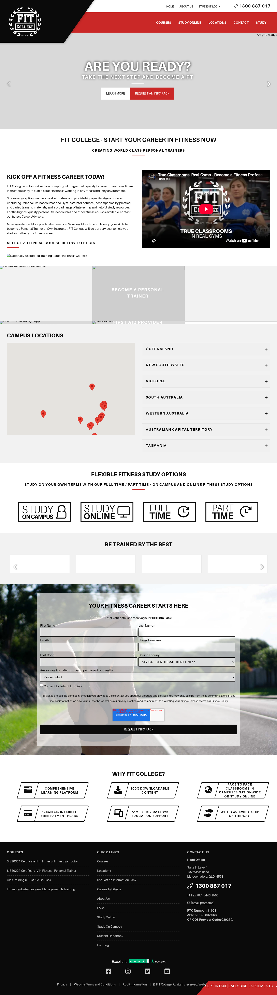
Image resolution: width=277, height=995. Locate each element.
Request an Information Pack (116, 880)
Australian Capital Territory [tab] (179, 429)
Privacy (62, 984)
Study (261, 22)
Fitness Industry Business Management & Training (41, 889)
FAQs (100, 908)
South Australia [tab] (164, 397)
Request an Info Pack (152, 93)
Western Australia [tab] (167, 413)
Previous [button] (8, 84)
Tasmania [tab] (156, 445)
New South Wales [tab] (165, 365)
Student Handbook (110, 936)
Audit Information (135, 984)
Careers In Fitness (109, 889)
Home (170, 6)
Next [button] (268, 84)
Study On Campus (109, 926)
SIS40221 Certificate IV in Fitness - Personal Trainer (41, 870)
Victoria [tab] (155, 381)
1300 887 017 (254, 6)
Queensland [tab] (159, 349)
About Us (186, 6)
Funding (103, 945)
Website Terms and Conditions (95, 984)
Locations (217, 22)
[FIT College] (25, 22)
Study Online (189, 22)
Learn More (115, 93)
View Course (101, 318)
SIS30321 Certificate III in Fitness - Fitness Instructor (42, 861)
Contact (241, 22)
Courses (163, 22)
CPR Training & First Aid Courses (29, 880)
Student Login (209, 6)
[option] (138, 81)
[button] (80, 420)
